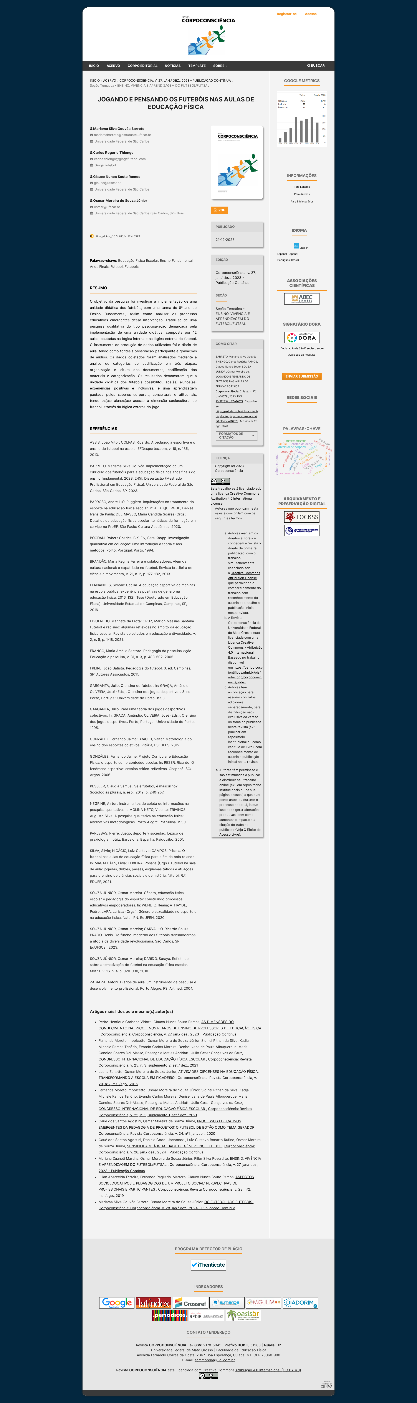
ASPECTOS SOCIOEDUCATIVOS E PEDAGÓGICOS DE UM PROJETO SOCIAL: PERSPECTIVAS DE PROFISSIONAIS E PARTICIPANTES (176, 1183)
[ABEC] (301, 303)
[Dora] (301, 342)
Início (94, 66)
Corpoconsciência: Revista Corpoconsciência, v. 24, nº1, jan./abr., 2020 (157, 1133)
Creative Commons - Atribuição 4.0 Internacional (245, 647)
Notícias (173, 66)
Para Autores (302, 194)
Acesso (311, 14)
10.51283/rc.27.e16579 (229, 401)
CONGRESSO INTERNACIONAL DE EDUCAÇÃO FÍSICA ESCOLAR (152, 1059)
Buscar (317, 66)
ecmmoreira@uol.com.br (215, 1360)
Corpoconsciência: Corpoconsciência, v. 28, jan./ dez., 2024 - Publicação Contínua (167, 1208)
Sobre (219, 66)
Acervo (113, 66)
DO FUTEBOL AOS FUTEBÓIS (228, 1202)
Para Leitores (302, 186)
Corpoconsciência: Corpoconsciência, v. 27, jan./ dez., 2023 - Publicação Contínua (169, 1034)
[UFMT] (301, 535)
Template (197, 66)
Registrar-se (287, 14)
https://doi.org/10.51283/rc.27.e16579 (117, 236)
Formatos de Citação (231, 435)
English (303, 247)
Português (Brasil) (288, 260)
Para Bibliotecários (302, 201)
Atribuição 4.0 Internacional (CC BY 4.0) (268, 1370)
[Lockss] (301, 521)
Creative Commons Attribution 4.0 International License (235, 498)
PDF (221, 210)
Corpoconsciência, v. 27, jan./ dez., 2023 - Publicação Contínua (175, 81)
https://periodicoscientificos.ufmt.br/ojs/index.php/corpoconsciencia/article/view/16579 (237, 416)
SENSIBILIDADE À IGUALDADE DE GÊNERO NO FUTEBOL (174, 1146)
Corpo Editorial (142, 66)
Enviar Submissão (302, 376)
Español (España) (287, 253)
